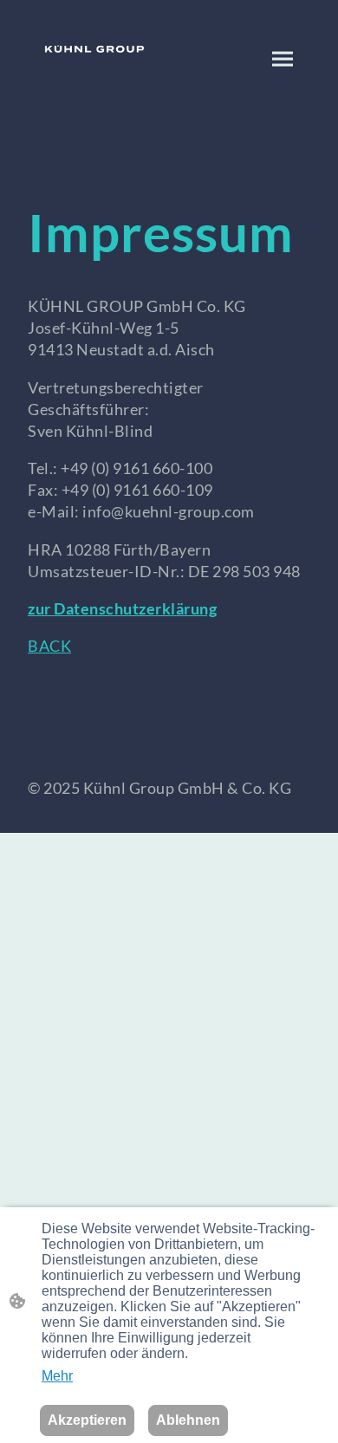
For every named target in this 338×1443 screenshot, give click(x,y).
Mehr (57, 1375)
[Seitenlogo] (94, 49)
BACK (49, 645)
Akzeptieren (87, 1420)
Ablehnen (188, 1420)
